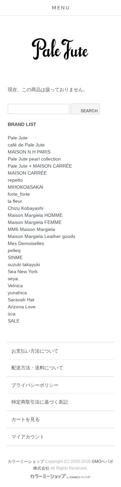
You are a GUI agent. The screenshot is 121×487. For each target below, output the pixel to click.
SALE (13, 320)
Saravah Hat (21, 299)
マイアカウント (27, 436)
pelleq (14, 250)
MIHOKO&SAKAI (25, 187)
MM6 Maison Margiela (31, 229)
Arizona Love (22, 306)
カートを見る (25, 419)
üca (11, 313)
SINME (15, 257)
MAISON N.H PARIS (29, 152)
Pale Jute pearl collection (34, 159)
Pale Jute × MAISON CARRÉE (40, 166)
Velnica (15, 285)
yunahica (17, 292)
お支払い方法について (34, 351)
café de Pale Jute (26, 144)
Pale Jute (18, 137)
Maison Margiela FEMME (35, 222)
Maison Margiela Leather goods (41, 236)
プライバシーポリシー (34, 385)
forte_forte (19, 194)
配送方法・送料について (37, 367)
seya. (13, 278)
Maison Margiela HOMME (35, 215)
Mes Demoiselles (26, 243)
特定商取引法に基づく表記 (39, 402)
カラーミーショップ (26, 461)
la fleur (15, 201)
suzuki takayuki (24, 264)
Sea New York (23, 271)
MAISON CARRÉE (27, 173)
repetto (15, 180)
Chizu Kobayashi (25, 208)
